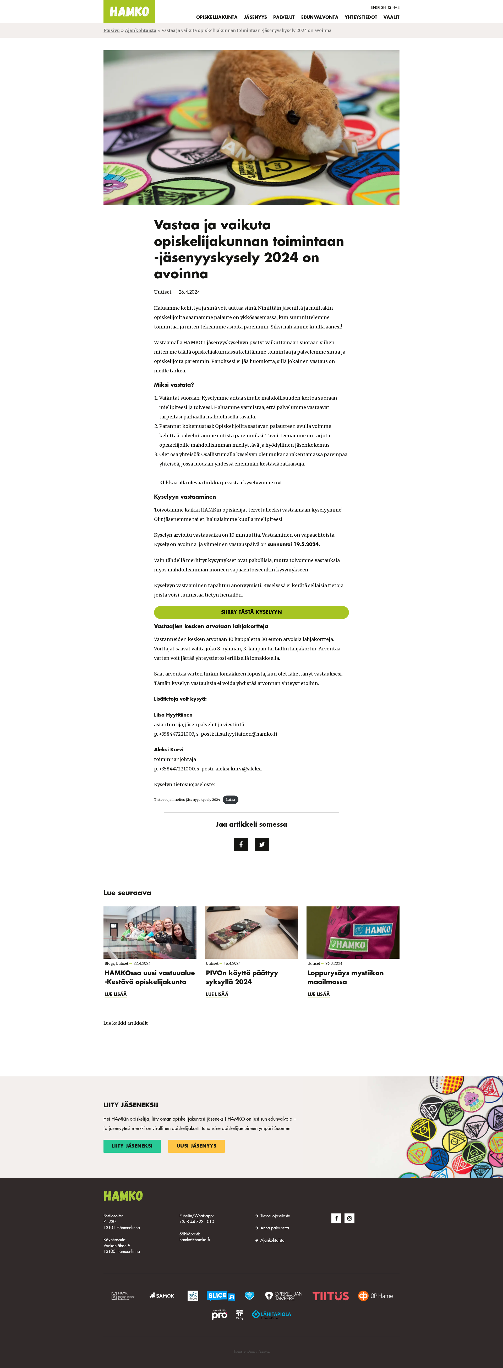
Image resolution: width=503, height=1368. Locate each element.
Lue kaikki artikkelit (125, 1023)
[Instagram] (349, 1218)
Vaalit (392, 18)
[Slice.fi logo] (249, 1296)
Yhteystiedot (361, 18)
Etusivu (111, 30)
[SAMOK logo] (162, 1296)
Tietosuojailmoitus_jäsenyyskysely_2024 (187, 799)
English (378, 8)
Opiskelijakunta (217, 18)
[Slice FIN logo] (221, 1296)
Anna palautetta (274, 1228)
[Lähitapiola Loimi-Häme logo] (271, 1315)
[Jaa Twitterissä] (262, 844)
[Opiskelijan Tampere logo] (283, 1296)
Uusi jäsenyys (196, 1146)
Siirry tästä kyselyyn (251, 612)
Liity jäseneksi (132, 1146)
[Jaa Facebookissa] (241, 844)
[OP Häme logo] (375, 1296)
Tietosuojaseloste (275, 1216)
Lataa (230, 799)
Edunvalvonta (319, 18)
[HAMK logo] (124, 1296)
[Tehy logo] (239, 1315)
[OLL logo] (193, 1296)
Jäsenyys (255, 18)
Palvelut (284, 18)
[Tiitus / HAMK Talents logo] (330, 1296)
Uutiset (163, 292)
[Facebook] (336, 1218)
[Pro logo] (219, 1315)
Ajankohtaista (140, 30)
